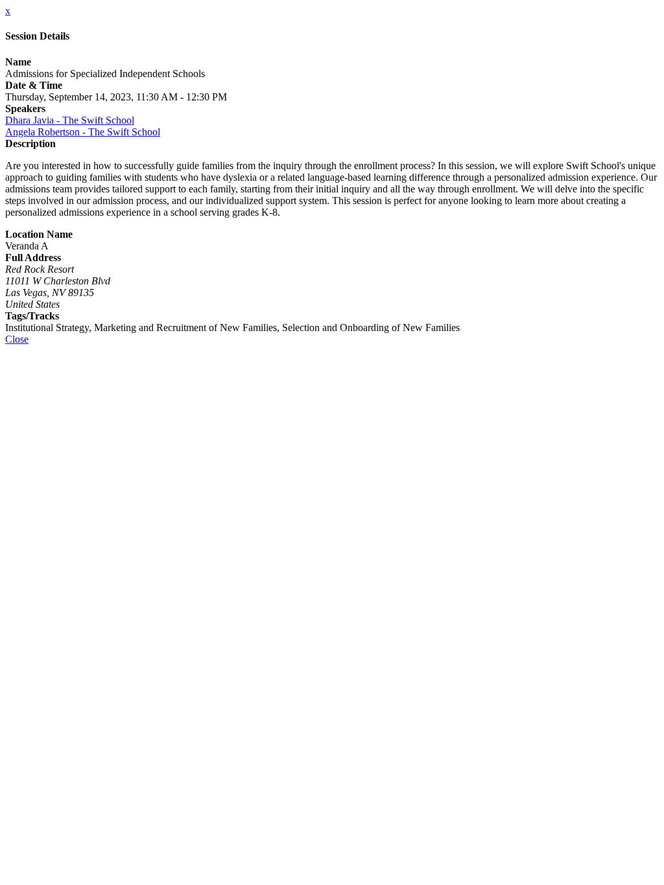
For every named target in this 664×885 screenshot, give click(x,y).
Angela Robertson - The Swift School (82, 131)
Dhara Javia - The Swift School (69, 120)
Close (17, 339)
